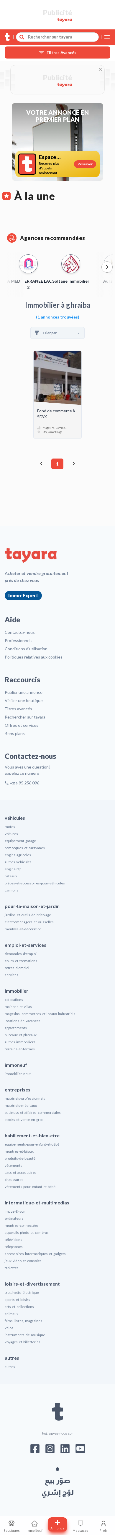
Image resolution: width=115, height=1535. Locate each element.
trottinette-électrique (22, 1292)
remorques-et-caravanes (25, 848)
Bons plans (15, 733)
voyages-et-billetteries (22, 1342)
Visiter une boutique (24, 700)
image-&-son (15, 1211)
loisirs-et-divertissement (32, 1283)
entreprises (17, 1089)
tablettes (12, 1268)
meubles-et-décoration (23, 929)
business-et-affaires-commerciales (33, 1112)
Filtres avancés (18, 708)
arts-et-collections (19, 1306)
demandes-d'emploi (21, 953)
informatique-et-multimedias (37, 1202)
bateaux (11, 876)
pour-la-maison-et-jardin (32, 906)
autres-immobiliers (20, 1042)
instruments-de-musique (25, 1335)
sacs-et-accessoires (21, 1172)
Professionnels (18, 640)
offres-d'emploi (17, 968)
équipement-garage (20, 841)
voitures (11, 833)
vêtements (13, 1165)
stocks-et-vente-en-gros (24, 1119)
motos (10, 826)
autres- (10, 1366)
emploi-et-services (25, 945)
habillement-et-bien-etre (32, 1135)
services (11, 975)
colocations (14, 999)
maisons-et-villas (18, 1006)
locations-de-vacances (22, 1021)
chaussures (14, 1179)
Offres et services (21, 725)
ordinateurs (14, 1218)
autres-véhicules (18, 862)
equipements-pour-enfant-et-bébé (32, 1144)
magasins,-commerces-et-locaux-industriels (40, 1013)
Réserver (85, 164)
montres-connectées (22, 1225)
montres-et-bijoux (19, 1151)
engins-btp (13, 869)
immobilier (16, 991)
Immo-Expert (23, 595)
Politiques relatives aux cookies (34, 656)
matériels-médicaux (21, 1105)
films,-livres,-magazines (23, 1321)
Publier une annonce (23, 692)
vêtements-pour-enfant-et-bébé (30, 1186)
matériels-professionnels (25, 1098)
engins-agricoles (18, 855)
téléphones (14, 1246)
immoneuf (16, 1065)
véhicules (15, 818)
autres (12, 1358)
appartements (16, 1028)
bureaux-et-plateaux (21, 1035)
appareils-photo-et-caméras (27, 1232)
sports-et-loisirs (17, 1299)
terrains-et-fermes (20, 1049)
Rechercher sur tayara (25, 716)
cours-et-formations (21, 961)
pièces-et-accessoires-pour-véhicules (35, 883)
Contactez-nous (20, 632)
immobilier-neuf (18, 1073)
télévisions (13, 1239)
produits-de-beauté (20, 1158)
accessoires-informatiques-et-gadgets (35, 1253)
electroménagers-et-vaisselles (29, 922)
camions (11, 890)
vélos (9, 1328)
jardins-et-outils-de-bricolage (28, 915)
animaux (11, 1313)
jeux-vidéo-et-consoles (23, 1261)
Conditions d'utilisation (26, 648)
